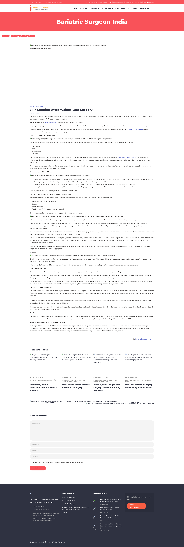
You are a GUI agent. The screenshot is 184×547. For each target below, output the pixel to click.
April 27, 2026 (104, 520)
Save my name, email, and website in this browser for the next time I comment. (58, 463)
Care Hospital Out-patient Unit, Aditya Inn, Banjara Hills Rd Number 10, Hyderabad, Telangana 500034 (122, 2)
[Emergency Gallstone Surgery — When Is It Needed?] (96, 509)
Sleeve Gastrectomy (68, 497)
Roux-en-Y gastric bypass (127, 158)
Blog (32, 382)
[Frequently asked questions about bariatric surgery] (44, 364)
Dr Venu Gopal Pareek (135, 129)
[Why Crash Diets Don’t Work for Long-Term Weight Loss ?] (96, 518)
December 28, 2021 (68, 377)
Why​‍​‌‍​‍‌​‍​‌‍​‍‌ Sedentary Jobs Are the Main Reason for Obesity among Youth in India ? (111, 526)
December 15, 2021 (131, 377)
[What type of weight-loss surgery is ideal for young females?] (107, 364)
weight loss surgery (50, 122)
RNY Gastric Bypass (68, 501)
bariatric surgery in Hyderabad (42, 379)
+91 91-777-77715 (36, 2)
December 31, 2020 (36, 106)
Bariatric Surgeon (141, 339)
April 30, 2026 (104, 512)
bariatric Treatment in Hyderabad (43, 380)
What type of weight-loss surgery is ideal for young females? (106, 387)
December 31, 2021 (36, 377)
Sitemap (64, 513)
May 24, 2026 (104, 504)
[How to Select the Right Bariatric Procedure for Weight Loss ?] (96, 501)
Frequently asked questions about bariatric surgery (43, 387)
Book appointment (134, 506)
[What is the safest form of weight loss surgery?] (76, 364)
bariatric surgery (39, 220)
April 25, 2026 (104, 530)
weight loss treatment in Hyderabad (73, 381)
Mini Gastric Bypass (68, 504)
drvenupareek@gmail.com (53, 2)
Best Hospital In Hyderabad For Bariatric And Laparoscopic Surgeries (75, 508)
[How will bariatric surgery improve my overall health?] (139, 364)
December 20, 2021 (100, 377)
